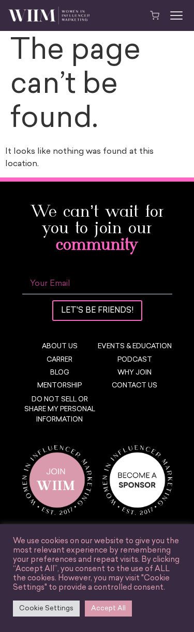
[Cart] (154, 15)
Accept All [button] (108, 608)
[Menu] (176, 15)
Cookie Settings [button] (46, 608)
